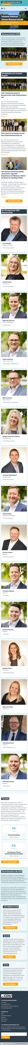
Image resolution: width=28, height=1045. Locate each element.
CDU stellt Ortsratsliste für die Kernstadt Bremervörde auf (13, 134)
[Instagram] (4, 8)
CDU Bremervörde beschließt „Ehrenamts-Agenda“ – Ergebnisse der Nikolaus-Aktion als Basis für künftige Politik (13, 175)
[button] (25, 8)
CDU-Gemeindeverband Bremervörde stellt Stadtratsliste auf (14, 95)
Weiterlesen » (4, 116)
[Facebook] (2, 8)
